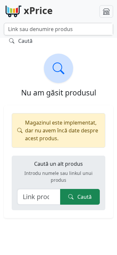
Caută (84, 196)
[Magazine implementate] (106, 11)
